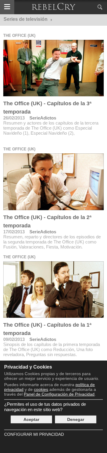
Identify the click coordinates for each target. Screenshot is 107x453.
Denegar (75, 419)
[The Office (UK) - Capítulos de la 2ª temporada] (53, 181)
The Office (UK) (19, 35)
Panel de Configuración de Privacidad (59, 394)
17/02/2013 (14, 231)
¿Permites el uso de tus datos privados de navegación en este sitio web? (45, 407)
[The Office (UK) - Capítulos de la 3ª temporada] (53, 68)
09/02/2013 (14, 339)
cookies (41, 389)
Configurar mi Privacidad (34, 434)
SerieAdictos (42, 117)
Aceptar (31, 419)
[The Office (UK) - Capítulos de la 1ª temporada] (53, 289)
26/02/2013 (14, 117)
